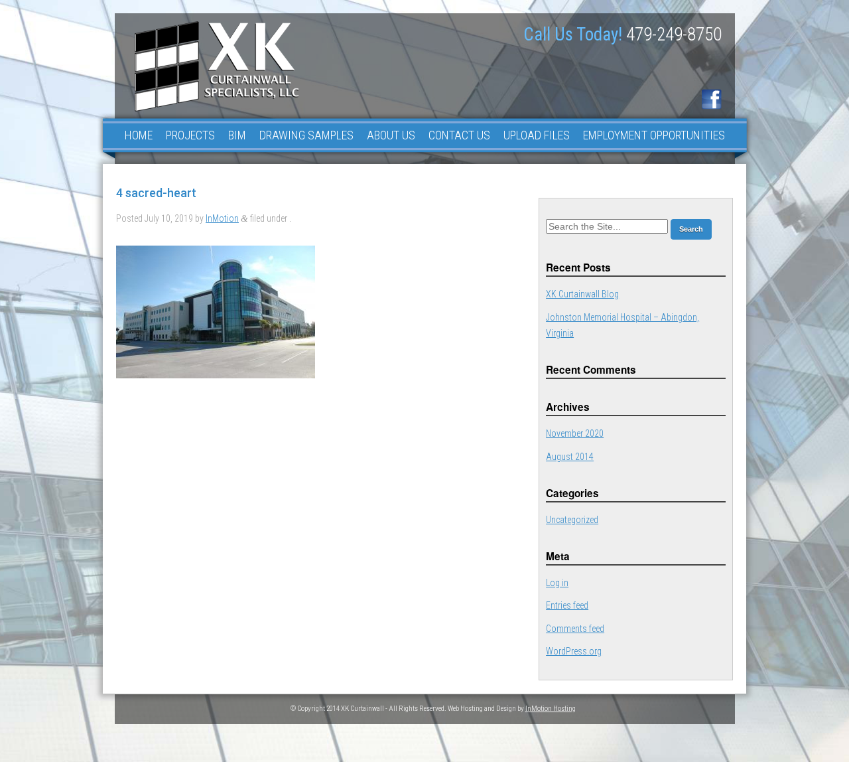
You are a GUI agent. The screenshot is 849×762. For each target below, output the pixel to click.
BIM (237, 135)
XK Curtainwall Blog (582, 294)
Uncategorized (572, 519)
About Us (391, 135)
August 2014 (570, 456)
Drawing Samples (306, 135)
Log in (557, 582)
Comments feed (575, 628)
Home (139, 135)
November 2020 (575, 433)
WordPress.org (574, 651)
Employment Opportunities (654, 135)
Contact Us (459, 135)
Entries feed (567, 605)
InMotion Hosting (550, 708)
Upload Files (536, 135)
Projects (190, 135)
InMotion (222, 218)
